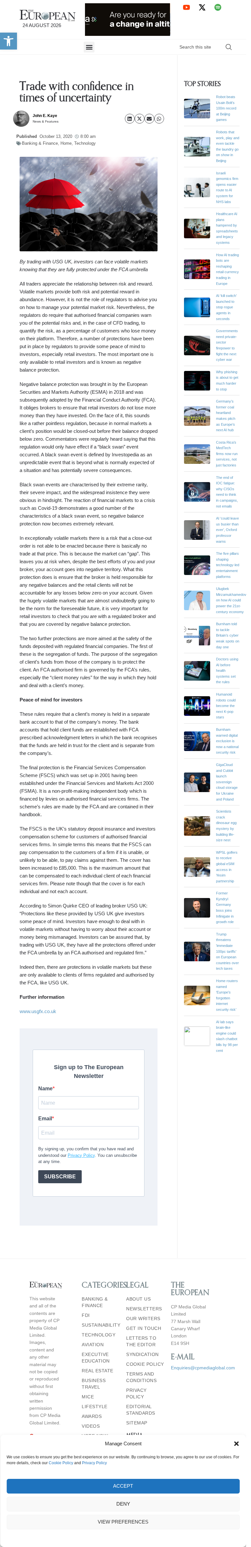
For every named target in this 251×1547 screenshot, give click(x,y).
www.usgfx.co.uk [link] (39, 1011)
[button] (236, 1443)
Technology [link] (85, 143)
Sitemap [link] (136, 1422)
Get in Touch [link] (143, 1328)
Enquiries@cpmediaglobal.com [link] (203, 1367)
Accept (123, 1486)
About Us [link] (138, 1299)
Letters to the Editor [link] (141, 1341)
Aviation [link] (93, 1344)
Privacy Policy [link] (94, 1463)
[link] (8, 41)
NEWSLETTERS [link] (144, 1308)
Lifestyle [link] (95, 1406)
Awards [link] (92, 1416)
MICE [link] (88, 1396)
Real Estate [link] (97, 1370)
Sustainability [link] (101, 1325)
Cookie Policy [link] (61, 1463)
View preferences (123, 1522)
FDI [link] (86, 1315)
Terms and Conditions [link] (141, 1377)
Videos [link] (91, 1426)
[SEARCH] (228, 46)
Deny (123, 1504)
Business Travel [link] (94, 1384)
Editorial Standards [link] (140, 1410)
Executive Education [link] (96, 1357)
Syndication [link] (142, 1354)
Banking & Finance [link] (40, 143)
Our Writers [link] (143, 1318)
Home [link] (66, 143)
